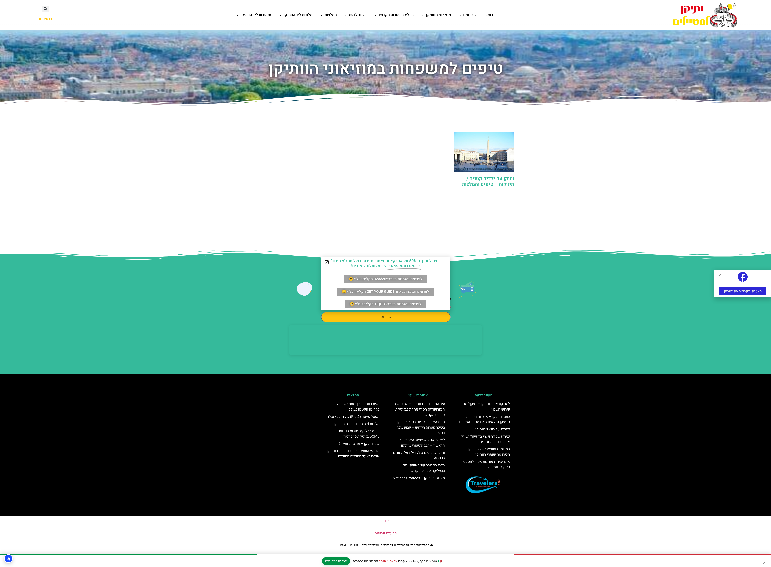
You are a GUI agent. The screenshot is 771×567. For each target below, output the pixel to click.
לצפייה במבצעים (336, 561)
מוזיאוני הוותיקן (438, 15)
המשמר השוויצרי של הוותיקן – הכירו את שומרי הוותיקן (487, 451)
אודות (385, 521)
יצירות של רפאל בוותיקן (492, 429)
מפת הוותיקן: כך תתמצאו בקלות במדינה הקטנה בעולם (356, 406)
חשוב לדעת (358, 15)
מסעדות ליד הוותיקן (255, 15)
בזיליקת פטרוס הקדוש (396, 15)
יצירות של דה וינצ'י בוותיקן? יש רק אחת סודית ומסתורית (485, 439)
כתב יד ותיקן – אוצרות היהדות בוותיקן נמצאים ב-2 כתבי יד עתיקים (484, 419)
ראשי (488, 15)
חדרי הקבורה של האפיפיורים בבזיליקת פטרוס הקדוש (424, 468)
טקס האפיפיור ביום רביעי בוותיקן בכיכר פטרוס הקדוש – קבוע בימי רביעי (421, 427)
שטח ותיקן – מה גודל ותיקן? (359, 443)
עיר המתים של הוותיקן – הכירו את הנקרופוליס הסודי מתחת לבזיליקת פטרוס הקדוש (420, 409)
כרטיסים (469, 15)
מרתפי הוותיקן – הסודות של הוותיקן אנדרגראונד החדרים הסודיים (353, 453)
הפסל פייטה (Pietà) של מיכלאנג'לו (353, 416)
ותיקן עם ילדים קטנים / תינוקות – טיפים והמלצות (488, 181)
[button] (45, 9)
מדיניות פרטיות (386, 533)
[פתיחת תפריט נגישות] (8, 558)
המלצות (331, 15)
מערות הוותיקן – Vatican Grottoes (419, 478)
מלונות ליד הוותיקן (298, 15)
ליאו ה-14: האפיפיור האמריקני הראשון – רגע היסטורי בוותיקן (422, 442)
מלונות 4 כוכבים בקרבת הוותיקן (356, 424)
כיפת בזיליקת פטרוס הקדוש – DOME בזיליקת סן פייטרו (357, 433)
